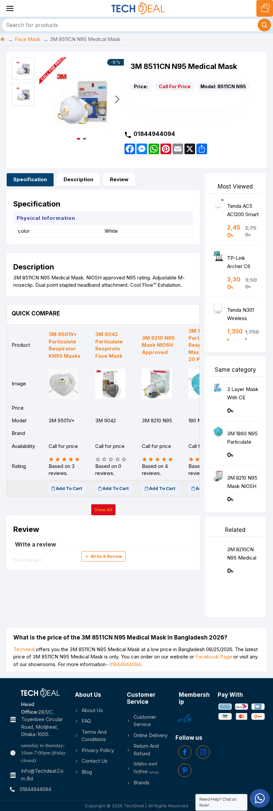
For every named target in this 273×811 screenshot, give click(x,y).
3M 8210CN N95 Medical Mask (241, 555)
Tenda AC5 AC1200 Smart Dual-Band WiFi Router (243, 211)
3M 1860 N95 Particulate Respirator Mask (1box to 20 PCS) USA (242, 439)
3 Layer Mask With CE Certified (242, 395)
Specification (30, 179)
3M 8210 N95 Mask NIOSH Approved (242, 483)
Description (78, 179)
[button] (46, 99)
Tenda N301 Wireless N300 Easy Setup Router (242, 315)
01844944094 (125, 664)
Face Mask (27, 39)
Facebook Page (213, 656)
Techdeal (24, 649)
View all (103, 509)
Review (119, 179)
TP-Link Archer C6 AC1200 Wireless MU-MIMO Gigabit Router (243, 263)
